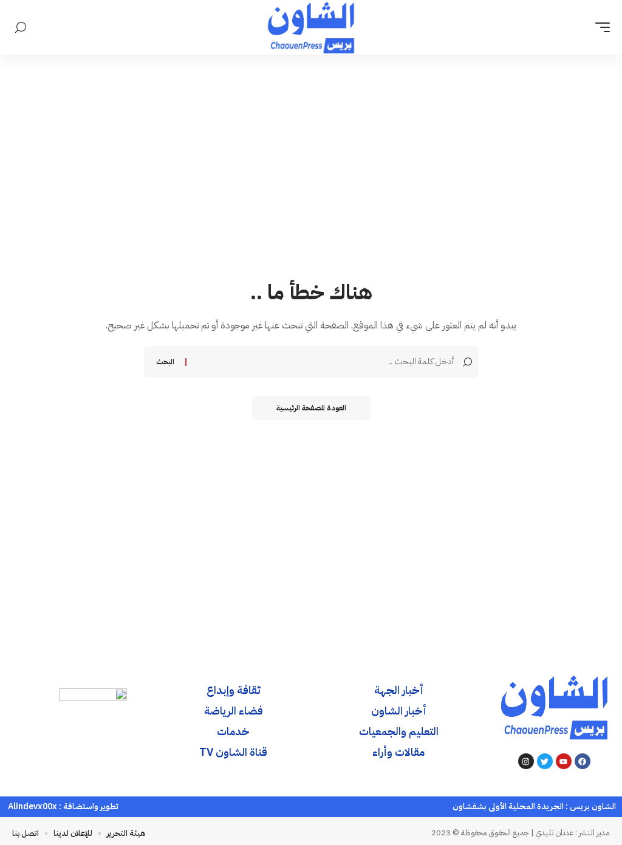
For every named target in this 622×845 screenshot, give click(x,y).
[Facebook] (582, 761)
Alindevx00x (32, 806)
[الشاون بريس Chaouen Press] (310, 27)
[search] (20, 27)
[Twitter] (545, 761)
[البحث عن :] (321, 362)
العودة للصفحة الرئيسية (311, 407)
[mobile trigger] (599, 27)
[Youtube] (564, 761)
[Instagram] (526, 761)
